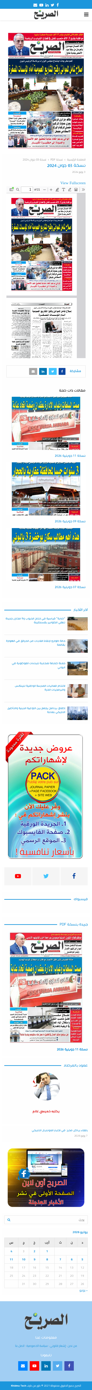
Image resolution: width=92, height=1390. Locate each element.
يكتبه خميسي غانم (46, 1111)
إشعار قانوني (58, 1346)
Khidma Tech (18, 1385)
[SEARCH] (8, 1219)
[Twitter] (57, 1366)
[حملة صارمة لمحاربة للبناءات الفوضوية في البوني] (77, 668)
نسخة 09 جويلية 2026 (70, 521)
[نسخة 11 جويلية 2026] (46, 987)
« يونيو (83, 1290)
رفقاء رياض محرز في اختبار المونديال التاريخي (60, 1130)
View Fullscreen (73, 183)
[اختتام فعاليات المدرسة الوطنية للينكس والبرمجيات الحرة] (77, 691)
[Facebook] (69, 1366)
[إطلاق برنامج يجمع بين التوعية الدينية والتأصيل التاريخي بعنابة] (77, 713)
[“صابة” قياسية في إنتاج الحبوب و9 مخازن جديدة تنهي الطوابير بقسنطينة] (77, 623)
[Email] (23, 1366)
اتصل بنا (19, 1346)
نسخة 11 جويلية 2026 (70, 456)
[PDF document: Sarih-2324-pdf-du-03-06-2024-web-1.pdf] (46, 272)
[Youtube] (34, 1366)
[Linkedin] (46, 1366)
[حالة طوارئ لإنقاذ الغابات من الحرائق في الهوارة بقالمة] (77, 646)
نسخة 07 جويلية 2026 (70, 587)
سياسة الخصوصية (37, 1346)
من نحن (72, 1346)
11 (11, 1259)
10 (23, 1259)
